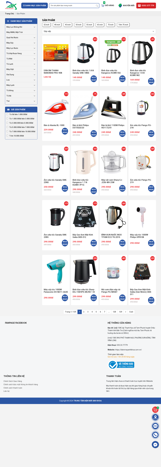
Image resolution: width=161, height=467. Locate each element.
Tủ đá (8, 96)
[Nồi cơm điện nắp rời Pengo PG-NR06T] (113, 271)
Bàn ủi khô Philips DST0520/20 (81, 126)
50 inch (78, 25)
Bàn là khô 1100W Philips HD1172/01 (112, 126)
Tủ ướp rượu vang (14, 53)
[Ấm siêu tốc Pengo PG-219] (142, 161)
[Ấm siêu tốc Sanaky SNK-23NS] (56, 161)
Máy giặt (10, 69)
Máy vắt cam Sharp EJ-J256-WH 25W (112, 181)
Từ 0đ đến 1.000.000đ (18, 114)
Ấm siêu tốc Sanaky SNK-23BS (55, 236)
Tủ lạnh (9, 64)
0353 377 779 (148, 5)
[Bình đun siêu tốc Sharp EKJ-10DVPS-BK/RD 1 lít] (85, 271)
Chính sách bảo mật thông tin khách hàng (21, 384)
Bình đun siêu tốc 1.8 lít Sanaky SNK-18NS (83, 71)
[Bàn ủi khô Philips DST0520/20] (85, 107)
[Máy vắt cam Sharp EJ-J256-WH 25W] (113, 161)
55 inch (89, 25)
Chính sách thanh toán (13, 388)
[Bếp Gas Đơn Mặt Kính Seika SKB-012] (85, 216)
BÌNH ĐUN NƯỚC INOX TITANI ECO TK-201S (111, 236)
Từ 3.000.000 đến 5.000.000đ (21, 123)
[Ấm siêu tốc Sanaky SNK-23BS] (56, 216)
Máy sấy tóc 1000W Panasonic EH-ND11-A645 (56, 290)
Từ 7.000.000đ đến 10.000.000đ (22, 132)
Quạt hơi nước (12, 38)
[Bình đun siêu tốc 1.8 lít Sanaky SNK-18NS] (85, 52)
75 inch (110, 25)
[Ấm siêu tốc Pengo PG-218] (142, 107)
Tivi (8, 101)
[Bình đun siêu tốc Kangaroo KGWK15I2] (113, 52)
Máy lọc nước (12, 48)
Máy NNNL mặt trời (14, 32)
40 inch (57, 25)
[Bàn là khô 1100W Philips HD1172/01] (113, 107)
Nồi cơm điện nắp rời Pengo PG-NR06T (110, 290)
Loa (8, 80)
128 (114, 312)
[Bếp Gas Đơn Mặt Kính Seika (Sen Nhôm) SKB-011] (142, 271)
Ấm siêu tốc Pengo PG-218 (140, 126)
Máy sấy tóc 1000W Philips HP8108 (139, 236)
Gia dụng (10, 75)
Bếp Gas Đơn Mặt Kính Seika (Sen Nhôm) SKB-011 (141, 292)
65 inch (100, 25)
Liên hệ (47, 77)
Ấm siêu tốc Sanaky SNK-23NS (55, 181)
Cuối (131, 312)
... (109, 312)
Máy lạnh (10, 85)
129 (120, 312)
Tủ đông (9, 90)
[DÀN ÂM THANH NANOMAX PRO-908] (56, 52)
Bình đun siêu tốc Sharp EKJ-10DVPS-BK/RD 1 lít (84, 290)
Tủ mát (9, 59)
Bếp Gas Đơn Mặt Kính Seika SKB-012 (83, 236)
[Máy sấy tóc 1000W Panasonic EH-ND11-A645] (56, 271)
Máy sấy (9, 43)
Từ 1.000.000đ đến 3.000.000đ (21, 119)
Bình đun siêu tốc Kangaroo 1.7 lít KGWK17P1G (80, 182)
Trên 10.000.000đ (16, 136)
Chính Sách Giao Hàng (13, 381)
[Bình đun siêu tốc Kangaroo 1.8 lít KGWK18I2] (142, 52)
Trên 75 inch (123, 25)
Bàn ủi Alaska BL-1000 (54, 125)
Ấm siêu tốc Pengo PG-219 (140, 181)
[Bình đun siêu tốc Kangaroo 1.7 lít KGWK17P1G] (85, 161)
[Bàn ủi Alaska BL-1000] (56, 107)
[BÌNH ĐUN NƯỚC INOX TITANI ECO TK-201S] (113, 216)
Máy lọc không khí (14, 27)
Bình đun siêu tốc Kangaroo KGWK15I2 (111, 71)
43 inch (68, 25)
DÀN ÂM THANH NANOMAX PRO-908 (53, 71)
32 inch (46, 25)
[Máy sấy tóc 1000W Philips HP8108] (142, 216)
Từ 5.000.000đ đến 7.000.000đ (21, 127)
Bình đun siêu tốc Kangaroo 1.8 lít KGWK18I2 (138, 72)
